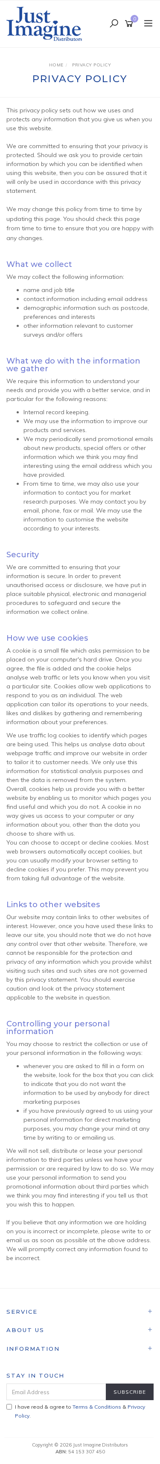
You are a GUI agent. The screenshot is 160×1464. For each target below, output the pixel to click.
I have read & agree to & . (80, 1411)
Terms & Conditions (97, 1407)
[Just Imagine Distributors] (46, 23)
